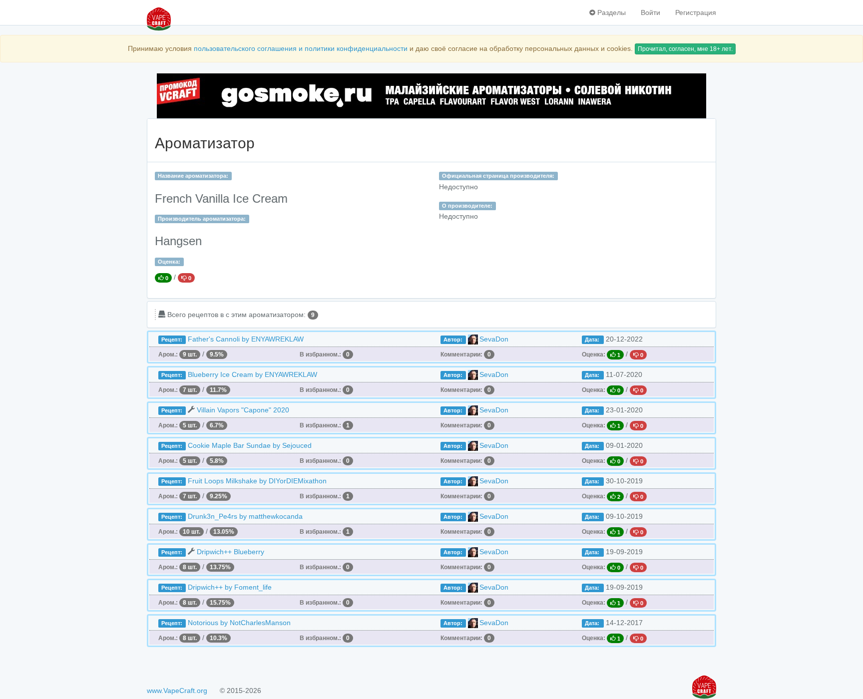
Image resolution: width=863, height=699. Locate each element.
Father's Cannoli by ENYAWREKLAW (246, 339)
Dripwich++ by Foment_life (230, 587)
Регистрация (695, 12)
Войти (650, 12)
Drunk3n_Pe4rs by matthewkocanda (245, 516)
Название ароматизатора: (193, 176)
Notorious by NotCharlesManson (239, 623)
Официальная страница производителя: (498, 176)
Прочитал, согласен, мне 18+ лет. (685, 48)
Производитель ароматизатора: (202, 219)
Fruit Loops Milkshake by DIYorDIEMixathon (257, 481)
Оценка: (169, 262)
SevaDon (493, 339)
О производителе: (467, 206)
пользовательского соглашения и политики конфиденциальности (301, 48)
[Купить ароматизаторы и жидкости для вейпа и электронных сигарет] (431, 95)
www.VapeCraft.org (177, 691)
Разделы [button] (610, 12)
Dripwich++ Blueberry (230, 552)
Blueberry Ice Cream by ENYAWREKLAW (252, 374)
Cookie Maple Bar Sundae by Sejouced (250, 445)
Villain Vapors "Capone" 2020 (243, 410)
